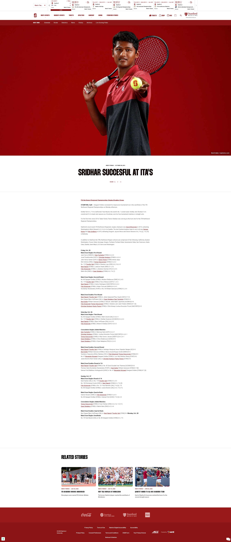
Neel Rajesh (84, 267)
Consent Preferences (95, 533)
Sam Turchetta (99, 255)
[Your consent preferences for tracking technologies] (3, 539)
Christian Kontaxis (104, 257)
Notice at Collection (111, 537)
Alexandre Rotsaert (91, 356)
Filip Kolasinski (86, 269)
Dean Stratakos (98, 271)
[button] (49, 5)
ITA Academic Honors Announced (73, 492)
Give (169, 16)
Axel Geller (84, 302)
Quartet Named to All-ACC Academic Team (149, 492)
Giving (100, 15)
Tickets (71, 15)
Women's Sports (59, 15)
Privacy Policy (90, 527)
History (81, 23)
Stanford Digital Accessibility (119, 527)
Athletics (81, 15)
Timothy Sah (90, 264)
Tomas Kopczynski (100, 262)
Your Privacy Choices (140, 533)
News (73, 23)
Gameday (91, 15)
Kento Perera (103, 260)
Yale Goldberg (92, 231)
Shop (162, 16)
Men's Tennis (110, 165)
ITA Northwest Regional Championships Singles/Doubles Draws (102, 200)
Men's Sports (45, 15)
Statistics (65, 23)
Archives (89, 23)
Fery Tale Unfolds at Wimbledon (109, 492)
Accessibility (134, 527)
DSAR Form (126, 533)
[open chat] (228, 539)
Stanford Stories (112, 16)
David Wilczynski (131, 227)
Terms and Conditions (111, 533)
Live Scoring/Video (102, 23)
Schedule (47, 23)
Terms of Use (101, 527)
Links (61, 10)
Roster (56, 23)
